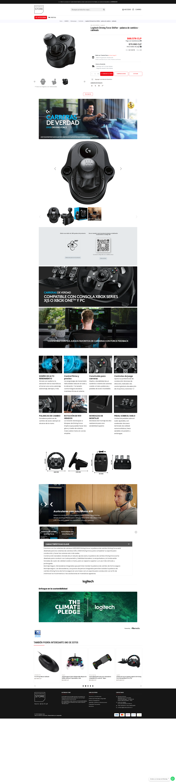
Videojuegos (73, 21)
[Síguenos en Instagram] (41, 704)
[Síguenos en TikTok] (47, 704)
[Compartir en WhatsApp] (99, 85)
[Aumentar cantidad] (98, 74)
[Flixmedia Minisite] (88, 633)
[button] (40, 17)
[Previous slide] (35, 81)
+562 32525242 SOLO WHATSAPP (126, 705)
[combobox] (88, 9)
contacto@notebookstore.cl (125, 707)
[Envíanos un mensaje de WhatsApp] (173, 779)
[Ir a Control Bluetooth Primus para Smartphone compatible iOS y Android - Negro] (74, 661)
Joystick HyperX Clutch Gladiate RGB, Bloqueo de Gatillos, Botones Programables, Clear (46, 677)
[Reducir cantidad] (92, 74)
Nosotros (91, 706)
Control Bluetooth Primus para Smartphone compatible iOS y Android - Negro (73, 677)
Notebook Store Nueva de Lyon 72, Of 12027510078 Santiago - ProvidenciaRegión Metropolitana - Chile (126, 698)
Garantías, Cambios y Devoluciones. (98, 702)
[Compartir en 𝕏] (95, 85)
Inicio (61, 21)
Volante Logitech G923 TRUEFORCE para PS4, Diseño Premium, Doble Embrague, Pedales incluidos (127, 678)
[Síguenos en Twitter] (45, 704)
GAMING (66, 21)
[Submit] (103, 9)
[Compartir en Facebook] (92, 85)
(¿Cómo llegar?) (112, 55)
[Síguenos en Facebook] (43, 704)
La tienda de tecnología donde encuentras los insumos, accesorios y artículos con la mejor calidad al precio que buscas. (73, 698)
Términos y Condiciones (95, 696)
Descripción (88, 94)
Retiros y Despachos (94, 700)
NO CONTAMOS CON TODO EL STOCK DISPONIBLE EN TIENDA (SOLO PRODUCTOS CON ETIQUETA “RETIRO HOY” (74, 702)
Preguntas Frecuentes (94, 704)
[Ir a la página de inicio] (39, 9)
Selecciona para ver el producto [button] (72, 257)
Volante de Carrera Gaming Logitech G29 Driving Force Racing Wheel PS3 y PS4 (101, 677)
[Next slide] (84, 81)
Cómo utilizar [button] (103, 258)
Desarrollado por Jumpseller (55, 715)
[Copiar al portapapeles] (102, 85)
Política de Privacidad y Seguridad (97, 698)
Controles (80, 21)
